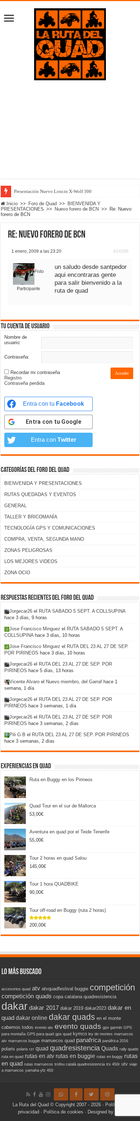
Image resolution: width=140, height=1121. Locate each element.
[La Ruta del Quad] (70, 42)
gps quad (63, 1034)
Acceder (122, 373)
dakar (14, 1006)
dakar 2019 (71, 1008)
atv (36, 988)
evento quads (78, 1026)
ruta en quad (12, 1056)
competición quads (26, 996)
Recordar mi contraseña (35, 372)
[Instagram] (107, 1094)
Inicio (11, 203)
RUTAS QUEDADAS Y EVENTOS (40, 494)
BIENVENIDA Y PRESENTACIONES (43, 483)
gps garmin (112, 1027)
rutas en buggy (110, 1056)
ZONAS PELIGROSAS (28, 550)
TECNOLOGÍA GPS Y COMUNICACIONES (49, 528)
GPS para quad (40, 1034)
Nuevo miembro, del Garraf (74, 681)
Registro (13, 378)
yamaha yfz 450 (39, 1070)
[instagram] (48, 1094)
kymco (80, 1033)
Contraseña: (16, 357)
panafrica (88, 1040)
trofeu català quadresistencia (80, 1064)
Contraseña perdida (24, 383)
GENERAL (15, 505)
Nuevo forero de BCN (77, 209)
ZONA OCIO (17, 572)
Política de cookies (63, 1112)
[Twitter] (91, 1094)
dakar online (31, 1018)
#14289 (121, 251)
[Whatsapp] (61, 1094)
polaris (8, 1049)
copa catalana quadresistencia (84, 996)
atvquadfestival (57, 988)
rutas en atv (39, 1056)
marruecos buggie (24, 1041)
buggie (81, 988)
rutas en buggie (75, 1056)
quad (42, 1048)
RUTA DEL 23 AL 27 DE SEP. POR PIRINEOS (80, 734)
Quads (109, 1048)
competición (112, 987)
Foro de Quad (42, 203)
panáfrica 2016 (115, 1041)
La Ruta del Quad (31, 1104)
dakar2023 (95, 1008)
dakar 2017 (44, 1007)
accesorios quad (16, 989)
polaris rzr (25, 1049)
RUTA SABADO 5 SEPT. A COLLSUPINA (82, 611)
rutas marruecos (38, 1064)
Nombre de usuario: (15, 339)
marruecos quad (58, 1040)
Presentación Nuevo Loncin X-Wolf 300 (53, 191)
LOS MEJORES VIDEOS (30, 561)
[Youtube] (41, 1094)
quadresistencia (75, 1048)
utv (124, 1064)
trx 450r (113, 1064)
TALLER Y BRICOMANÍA (30, 516)
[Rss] (28, 1094)
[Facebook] (34, 1094)
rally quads (129, 1049)
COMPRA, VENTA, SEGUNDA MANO (44, 539)
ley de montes (100, 1034)
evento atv (44, 1027)
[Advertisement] (70, 135)
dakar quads (72, 1017)
